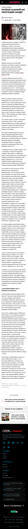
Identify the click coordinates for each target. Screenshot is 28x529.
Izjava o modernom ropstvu (18, 517)
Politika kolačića (19, 519)
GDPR (6, 519)
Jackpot (4, 456)
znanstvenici (5, 387)
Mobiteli (4, 458)
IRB (16, 385)
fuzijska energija (13, 383)
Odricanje (5, 467)
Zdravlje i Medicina (7, 477)
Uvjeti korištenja (19, 522)
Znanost (4, 473)
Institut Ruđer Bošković (8, 385)
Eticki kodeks (11, 519)
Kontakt (4, 464)
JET (21, 385)
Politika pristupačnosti (10, 522)
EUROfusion (5, 383)
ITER (18, 385)
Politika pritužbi (6, 517)
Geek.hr (4, 454)
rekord (24, 385)
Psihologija (5, 475)
